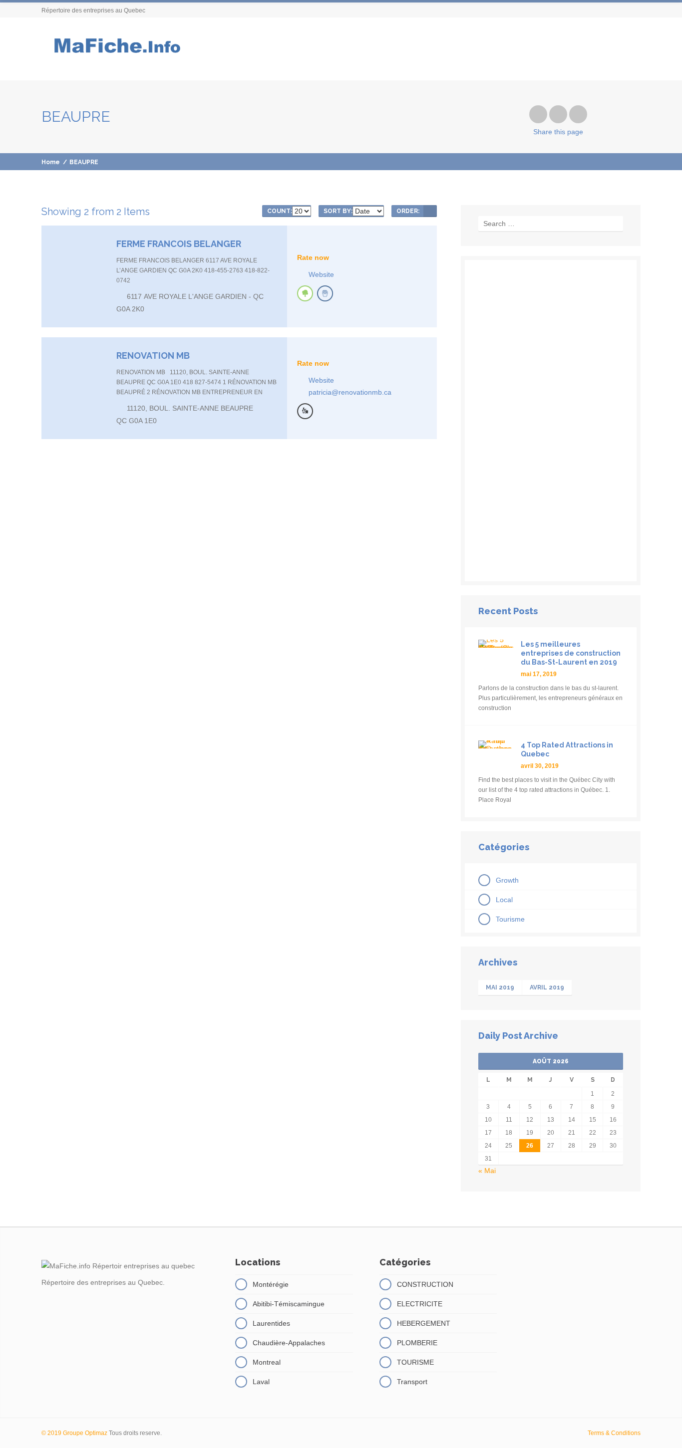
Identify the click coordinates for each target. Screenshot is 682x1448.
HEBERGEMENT (423, 1323)
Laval (261, 1382)
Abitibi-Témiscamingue (289, 1304)
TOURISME (415, 1362)
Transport (412, 1382)
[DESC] (430, 211)
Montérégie (271, 1284)
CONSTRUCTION (425, 1284)
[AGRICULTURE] (305, 293)
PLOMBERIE (417, 1343)
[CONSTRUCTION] (305, 411)
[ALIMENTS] (325, 293)
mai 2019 (500, 987)
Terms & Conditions (614, 1433)
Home (50, 162)
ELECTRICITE (419, 1304)
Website (321, 274)
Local (504, 900)
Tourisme (510, 919)
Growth (507, 880)
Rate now (313, 257)
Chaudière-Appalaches (289, 1343)
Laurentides (271, 1323)
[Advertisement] (550, 420)
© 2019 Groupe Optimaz (74, 1433)
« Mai (487, 1171)
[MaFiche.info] (115, 48)
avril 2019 (547, 987)
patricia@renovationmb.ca (350, 392)
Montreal (267, 1362)
